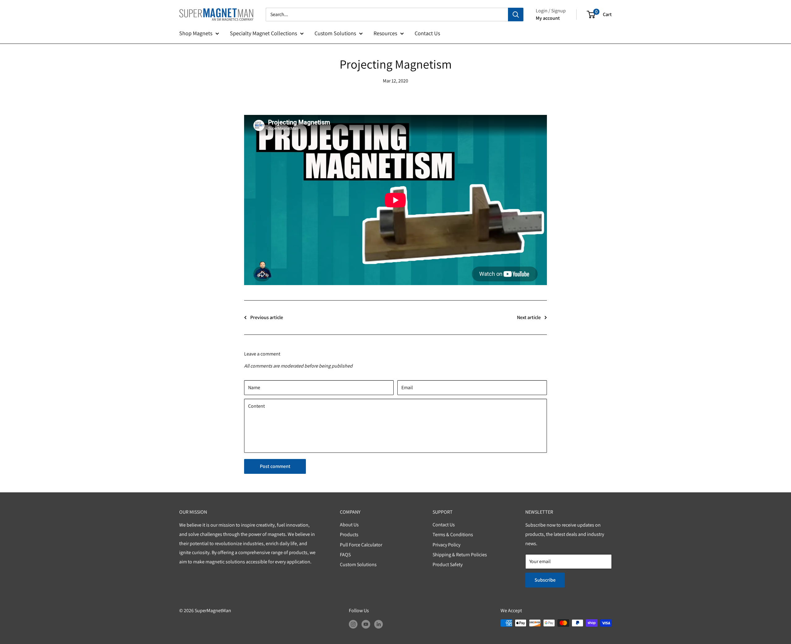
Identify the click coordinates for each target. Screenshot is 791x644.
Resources (385, 33)
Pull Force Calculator (361, 544)
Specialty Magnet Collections (263, 33)
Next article (529, 317)
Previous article (266, 317)
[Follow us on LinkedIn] (378, 624)
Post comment (275, 466)
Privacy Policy (446, 544)
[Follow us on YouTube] (366, 624)
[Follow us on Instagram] (353, 624)
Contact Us (427, 33)
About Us (349, 524)
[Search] (515, 14)
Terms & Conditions (453, 534)
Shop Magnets (195, 33)
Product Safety (448, 564)
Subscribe (545, 580)
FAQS (345, 554)
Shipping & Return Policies (460, 554)
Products (349, 534)
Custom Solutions (335, 33)
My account (548, 18)
